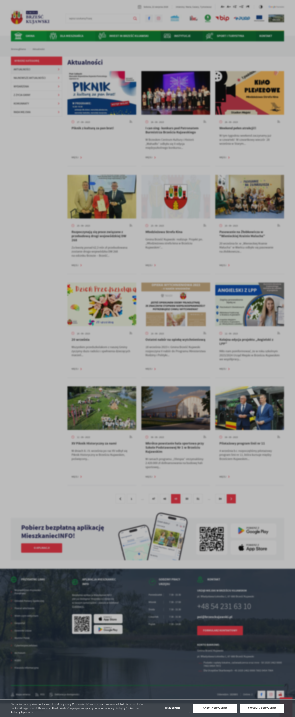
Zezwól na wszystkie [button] (262, 708)
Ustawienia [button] (172, 708)
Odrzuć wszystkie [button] (215, 708)
